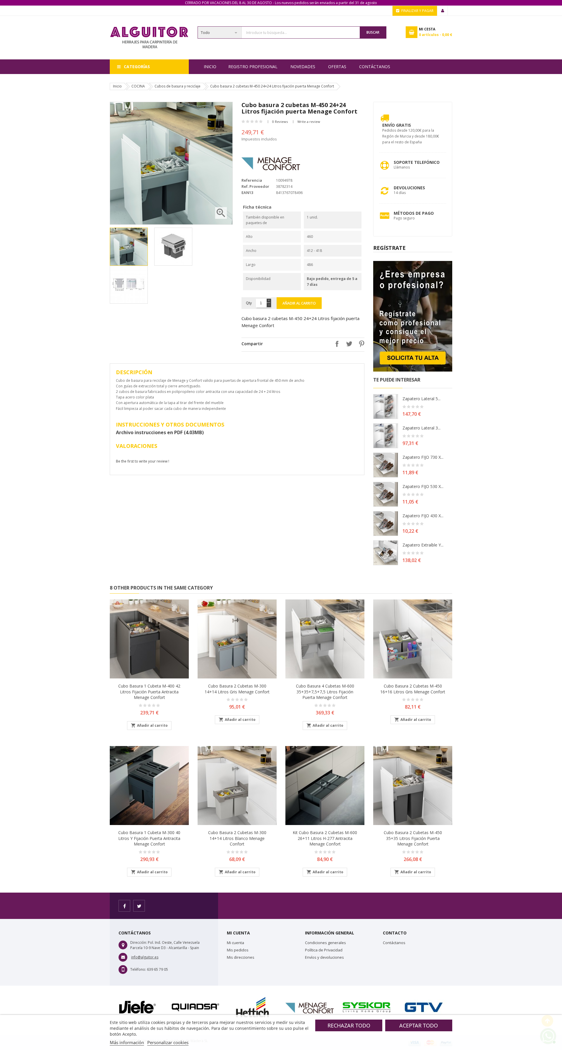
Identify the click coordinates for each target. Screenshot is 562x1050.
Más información (127, 1042)
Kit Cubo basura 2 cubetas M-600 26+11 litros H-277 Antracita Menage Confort (325, 838)
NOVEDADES (302, 66)
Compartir (335, 344)
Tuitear (347, 344)
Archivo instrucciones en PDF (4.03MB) (160, 432)
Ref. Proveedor (255, 186)
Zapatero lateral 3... (421, 428)
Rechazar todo (349, 1025)
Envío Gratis (396, 125)
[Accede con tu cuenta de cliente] (442, 11)
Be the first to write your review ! (142, 461)
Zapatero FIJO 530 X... (422, 486)
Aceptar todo (418, 1025)
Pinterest (360, 344)
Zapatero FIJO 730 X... (422, 457)
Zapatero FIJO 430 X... (422, 515)
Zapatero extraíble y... (422, 545)
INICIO (210, 66)
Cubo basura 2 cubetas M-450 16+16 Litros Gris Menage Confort (412, 689)
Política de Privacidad (323, 950)
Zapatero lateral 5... (421, 398)
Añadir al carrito (299, 303)
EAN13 (247, 192)
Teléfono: (138, 969)
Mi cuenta (235, 942)
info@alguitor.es (144, 957)
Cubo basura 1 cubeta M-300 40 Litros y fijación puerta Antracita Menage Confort (149, 838)
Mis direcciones (240, 957)
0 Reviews (280, 121)
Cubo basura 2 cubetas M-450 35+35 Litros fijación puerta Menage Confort (413, 838)
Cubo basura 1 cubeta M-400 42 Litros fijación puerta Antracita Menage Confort (149, 691)
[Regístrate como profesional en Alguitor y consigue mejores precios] (412, 315)
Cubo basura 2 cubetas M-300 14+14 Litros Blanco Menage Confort (237, 838)
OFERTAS (337, 66)
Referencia (251, 180)
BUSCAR (372, 32)
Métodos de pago (414, 213)
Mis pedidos (238, 950)
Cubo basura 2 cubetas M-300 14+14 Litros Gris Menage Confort (237, 689)
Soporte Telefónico (417, 162)
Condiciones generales (325, 942)
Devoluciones (409, 187)
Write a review (308, 121)
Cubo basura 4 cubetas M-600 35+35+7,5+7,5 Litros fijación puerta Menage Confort (325, 691)
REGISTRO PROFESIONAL (252, 66)
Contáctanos (374, 66)
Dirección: (138, 942)
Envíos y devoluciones (324, 957)
